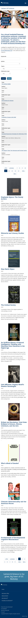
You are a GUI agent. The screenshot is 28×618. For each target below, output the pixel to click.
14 (16, 171)
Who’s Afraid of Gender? (10, 463)
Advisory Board (5, 595)
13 (13, 171)
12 (9, 171)
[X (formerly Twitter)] (2, 587)
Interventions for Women (7, 100)
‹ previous (12, 168)
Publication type (5, 71)
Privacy (3, 612)
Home (3, 589)
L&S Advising (5, 598)
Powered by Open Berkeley (6, 607)
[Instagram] (7, 587)
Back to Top (24, 616)
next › (24, 171)
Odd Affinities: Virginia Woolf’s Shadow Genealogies (12, 385)
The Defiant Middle (6, 84)
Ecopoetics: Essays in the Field (9, 117)
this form (22, 42)
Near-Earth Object (7, 269)
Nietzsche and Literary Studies (12, 233)
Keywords (3, 56)
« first (6, 168)
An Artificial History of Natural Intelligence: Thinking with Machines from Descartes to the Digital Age (13, 345)
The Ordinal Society (8, 305)
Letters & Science (7, 8)
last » (15, 174)
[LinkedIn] (4, 587)
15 (19, 171)
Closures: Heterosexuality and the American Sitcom (13, 502)
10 (26, 168)
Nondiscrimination (5, 610)
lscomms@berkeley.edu (17, 43)
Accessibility (4, 608)
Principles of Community (7, 600)
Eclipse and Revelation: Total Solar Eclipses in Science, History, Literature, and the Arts (14, 424)
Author (3, 61)
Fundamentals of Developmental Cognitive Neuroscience (13, 538)
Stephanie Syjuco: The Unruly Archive (12, 198)
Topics (2, 66)
